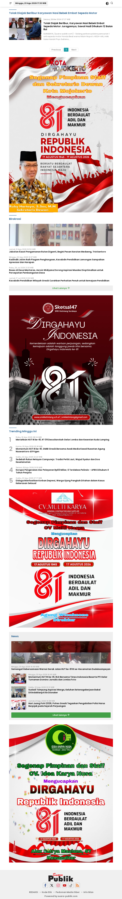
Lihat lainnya (60, 715)
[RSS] (77, 885)
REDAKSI (33, 892)
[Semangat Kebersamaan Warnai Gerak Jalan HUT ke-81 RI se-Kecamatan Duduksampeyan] (61, 652)
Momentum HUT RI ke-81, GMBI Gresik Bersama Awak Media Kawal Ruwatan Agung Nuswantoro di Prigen (60, 450)
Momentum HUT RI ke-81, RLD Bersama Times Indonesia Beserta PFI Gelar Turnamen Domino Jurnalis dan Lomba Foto (67, 678)
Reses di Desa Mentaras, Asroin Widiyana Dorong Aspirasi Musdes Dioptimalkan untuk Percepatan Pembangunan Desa (56, 271)
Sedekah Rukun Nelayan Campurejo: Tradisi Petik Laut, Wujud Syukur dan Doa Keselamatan (58, 460)
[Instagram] (58, 885)
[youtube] (64, 885)
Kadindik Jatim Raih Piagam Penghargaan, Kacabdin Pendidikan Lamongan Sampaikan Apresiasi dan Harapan (56, 261)
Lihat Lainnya (59, 288)
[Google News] (70, 885)
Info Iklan (88, 892)
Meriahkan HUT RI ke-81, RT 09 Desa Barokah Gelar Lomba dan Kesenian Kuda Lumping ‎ (63, 439)
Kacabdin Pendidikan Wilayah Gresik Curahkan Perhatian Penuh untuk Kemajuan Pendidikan (59, 280)
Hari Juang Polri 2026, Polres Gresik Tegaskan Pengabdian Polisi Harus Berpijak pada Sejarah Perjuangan (66, 704)
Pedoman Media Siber (68, 892)
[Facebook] (45, 885)
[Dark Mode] (107, 3)
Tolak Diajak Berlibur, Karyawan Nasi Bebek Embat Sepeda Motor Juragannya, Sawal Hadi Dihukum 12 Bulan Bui (78, 26)
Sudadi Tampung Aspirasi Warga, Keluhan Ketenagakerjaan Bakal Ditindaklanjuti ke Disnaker (64, 691)
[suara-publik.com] (61, 877)
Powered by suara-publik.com (61, 896)
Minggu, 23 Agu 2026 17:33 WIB (30, 3)
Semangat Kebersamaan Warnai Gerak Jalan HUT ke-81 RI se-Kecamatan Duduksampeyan (60, 669)
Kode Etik (47, 892)
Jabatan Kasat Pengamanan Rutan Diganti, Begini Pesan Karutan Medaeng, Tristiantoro (57, 251)
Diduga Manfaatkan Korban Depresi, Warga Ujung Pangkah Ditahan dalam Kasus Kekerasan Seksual (60, 482)
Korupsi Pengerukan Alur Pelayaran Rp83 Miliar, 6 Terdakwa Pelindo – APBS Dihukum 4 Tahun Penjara (62, 471)
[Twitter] (51, 885)
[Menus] (10, 3)
